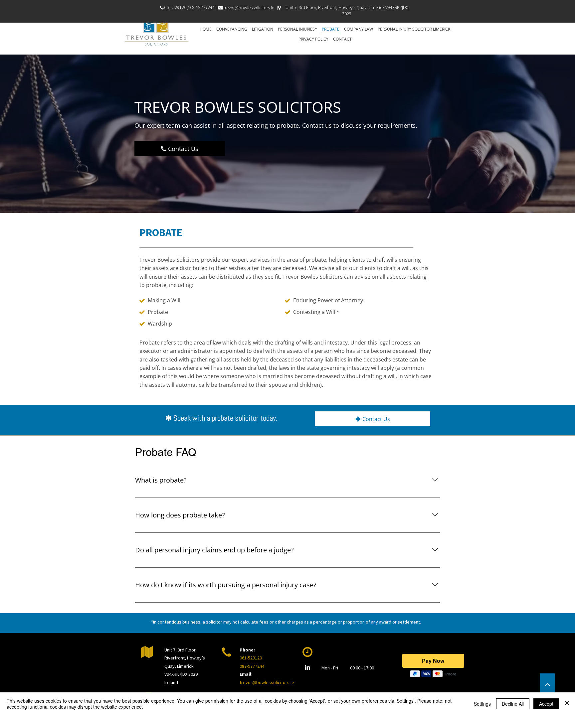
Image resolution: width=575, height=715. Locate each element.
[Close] (567, 704)
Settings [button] (482, 703)
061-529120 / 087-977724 (188, 7)
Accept (546, 703)
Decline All (513, 703)
